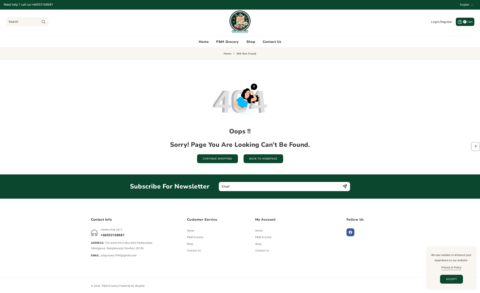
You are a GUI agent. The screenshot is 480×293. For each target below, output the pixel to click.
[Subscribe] (345, 186)
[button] (465, 22)
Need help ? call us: (18, 4)
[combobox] (27, 21)
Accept (451, 279)
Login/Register (441, 22)
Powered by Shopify (132, 285)
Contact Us (194, 250)
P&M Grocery (195, 237)
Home (227, 53)
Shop (190, 243)
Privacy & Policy (451, 267)
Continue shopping (217, 158)
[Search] (43, 21)
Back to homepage (263, 158)
